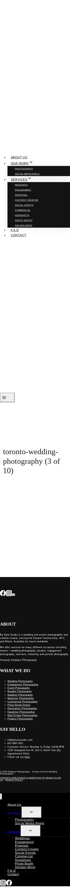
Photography (24, 169)
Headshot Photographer (21, 712)
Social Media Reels (27, 174)
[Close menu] (1, 796)
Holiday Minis (23, 225)
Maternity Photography (20, 698)
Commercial (23, 210)
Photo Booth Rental (18, 705)
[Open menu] (7, 397)
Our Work (14, 813)
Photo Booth (23, 220)
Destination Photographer (22, 708)
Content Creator (26, 200)
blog (27, 757)
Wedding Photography (20, 681)
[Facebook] (3, 593)
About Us (19, 157)
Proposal (21, 195)
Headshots (22, 215)
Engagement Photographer (22, 684)
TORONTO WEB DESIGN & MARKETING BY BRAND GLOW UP (30, 779)
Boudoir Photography (19, 691)
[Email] (13, 593)
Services (14, 831)
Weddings (21, 185)
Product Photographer (20, 718)
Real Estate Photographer (22, 715)
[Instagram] (9, 593)
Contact (19, 235)
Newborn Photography (20, 694)
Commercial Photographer (22, 701)
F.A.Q (15, 230)
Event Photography (18, 688)
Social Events (24, 205)
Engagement (23, 190)
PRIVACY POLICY (14, 780)
